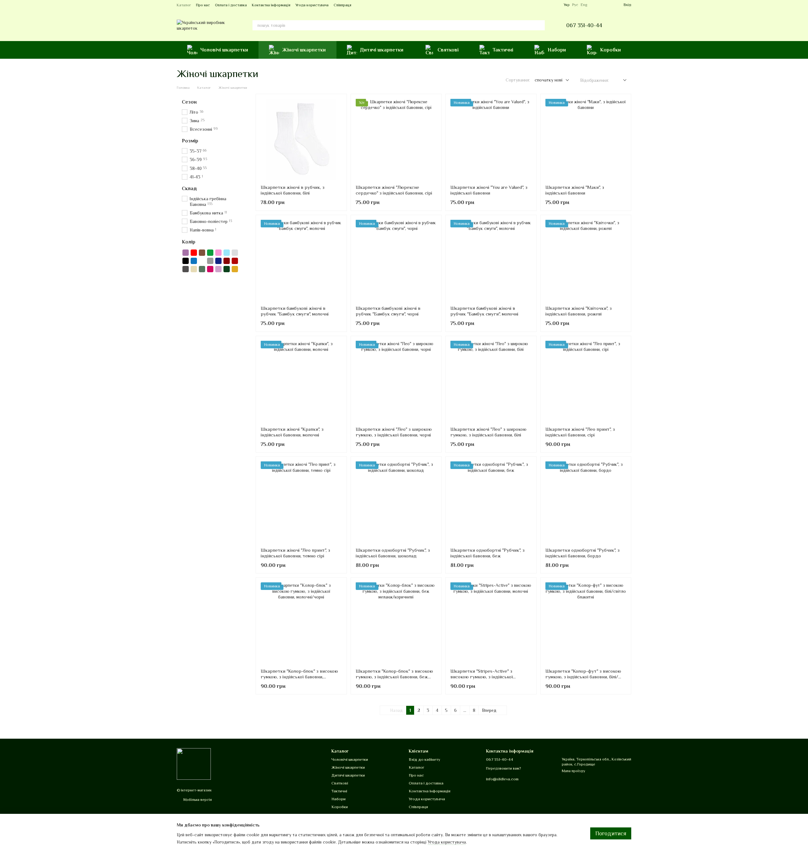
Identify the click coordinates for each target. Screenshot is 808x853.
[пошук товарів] (540, 25)
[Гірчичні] (235, 269)
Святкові (448, 50)
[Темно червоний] (235, 261)
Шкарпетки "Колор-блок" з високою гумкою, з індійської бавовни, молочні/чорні (299, 676)
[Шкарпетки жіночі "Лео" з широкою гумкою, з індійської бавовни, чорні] (396, 381)
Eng (584, 5)
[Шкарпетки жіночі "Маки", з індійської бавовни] (586, 139)
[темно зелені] (226, 269)
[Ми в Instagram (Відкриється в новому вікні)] (554, 4)
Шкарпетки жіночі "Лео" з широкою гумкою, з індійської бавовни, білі (488, 431)
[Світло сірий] (235, 252)
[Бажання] (595, 4)
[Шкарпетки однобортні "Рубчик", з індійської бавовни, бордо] (586, 502)
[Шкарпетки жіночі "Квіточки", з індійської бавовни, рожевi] (586, 260)
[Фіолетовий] (185, 252)
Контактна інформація (271, 5)
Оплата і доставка (231, 5)
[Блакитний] (226, 252)
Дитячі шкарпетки (381, 50)
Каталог (184, 5)
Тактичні (503, 50)
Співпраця (342, 5)
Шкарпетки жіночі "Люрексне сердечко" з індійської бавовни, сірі (394, 189)
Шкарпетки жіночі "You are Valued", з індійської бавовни (488, 189)
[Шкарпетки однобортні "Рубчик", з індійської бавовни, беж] (491, 502)
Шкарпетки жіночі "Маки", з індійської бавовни (574, 189)
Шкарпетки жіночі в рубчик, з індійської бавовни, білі (292, 189)
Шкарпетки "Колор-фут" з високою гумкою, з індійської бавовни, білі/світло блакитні (583, 676)
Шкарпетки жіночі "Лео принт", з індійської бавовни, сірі (580, 431)
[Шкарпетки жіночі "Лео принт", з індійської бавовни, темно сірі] (301, 502)
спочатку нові (548, 79)
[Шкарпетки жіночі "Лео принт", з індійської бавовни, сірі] (586, 381)
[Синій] (194, 261)
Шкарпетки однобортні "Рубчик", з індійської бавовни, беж (487, 552)
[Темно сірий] (185, 269)
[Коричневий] (202, 252)
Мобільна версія (197, 799)
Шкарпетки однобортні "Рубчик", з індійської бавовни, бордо (582, 552)
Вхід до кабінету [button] (424, 759)
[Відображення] (620, 80)
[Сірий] (210, 261)
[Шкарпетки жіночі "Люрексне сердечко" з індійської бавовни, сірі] (396, 139)
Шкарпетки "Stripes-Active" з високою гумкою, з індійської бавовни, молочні (481, 676)
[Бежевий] (194, 269)
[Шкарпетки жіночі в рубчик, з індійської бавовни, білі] (301, 139)
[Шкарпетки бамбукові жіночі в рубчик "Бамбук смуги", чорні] (396, 260)
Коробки (610, 50)
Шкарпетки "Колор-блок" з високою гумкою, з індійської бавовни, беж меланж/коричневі (394, 676)
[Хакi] (202, 269)
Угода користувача (312, 5)
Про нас (203, 5)
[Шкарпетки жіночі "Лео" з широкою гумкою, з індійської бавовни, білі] (491, 381)
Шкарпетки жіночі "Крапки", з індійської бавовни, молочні (292, 431)
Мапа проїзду (573, 771)
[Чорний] (185, 261)
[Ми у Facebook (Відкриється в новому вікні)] (547, 4)
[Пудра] (218, 269)
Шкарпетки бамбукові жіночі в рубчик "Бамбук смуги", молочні (295, 310)
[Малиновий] (210, 269)
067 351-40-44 (584, 25)
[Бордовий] (226, 261)
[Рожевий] (218, 252)
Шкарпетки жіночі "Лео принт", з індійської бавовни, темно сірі (295, 552)
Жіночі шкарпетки (304, 50)
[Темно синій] (218, 261)
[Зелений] (210, 252)
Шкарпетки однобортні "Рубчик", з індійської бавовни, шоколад (393, 552)
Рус (575, 5)
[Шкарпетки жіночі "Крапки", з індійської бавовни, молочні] (301, 381)
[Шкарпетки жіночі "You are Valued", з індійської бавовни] (491, 139)
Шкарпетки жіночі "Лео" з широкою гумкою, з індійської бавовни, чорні (394, 431)
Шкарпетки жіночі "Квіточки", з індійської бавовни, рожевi (578, 310)
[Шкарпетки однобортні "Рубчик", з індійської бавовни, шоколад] (396, 502)
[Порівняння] (607, 4)
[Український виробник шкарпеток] (194, 763)
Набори (557, 50)
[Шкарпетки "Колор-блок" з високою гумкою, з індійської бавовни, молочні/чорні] (301, 623)
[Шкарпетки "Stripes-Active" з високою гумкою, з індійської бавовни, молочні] (491, 623)
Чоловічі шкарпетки (224, 50)
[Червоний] (194, 252)
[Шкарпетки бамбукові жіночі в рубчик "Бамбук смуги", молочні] (301, 260)
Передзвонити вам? (503, 768)
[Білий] (202, 261)
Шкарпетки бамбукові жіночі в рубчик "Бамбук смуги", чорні (388, 310)
